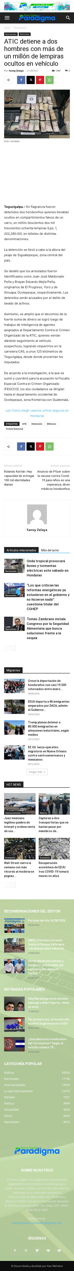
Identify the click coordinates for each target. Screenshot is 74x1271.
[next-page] (13, 648)
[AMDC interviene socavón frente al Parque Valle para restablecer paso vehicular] (14, 945)
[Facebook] (21, 80)
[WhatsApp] (49, 80)
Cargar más (35, 772)
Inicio (7, 27)
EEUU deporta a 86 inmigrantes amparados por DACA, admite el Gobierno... (48, 705)
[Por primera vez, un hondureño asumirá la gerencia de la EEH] (14, 1024)
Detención (36, 423)
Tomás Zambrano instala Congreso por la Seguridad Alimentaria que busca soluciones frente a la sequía (48, 628)
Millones (51, 423)
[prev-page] (6, 648)
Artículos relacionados (21, 550)
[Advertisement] (37, 174)
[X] (31, 80)
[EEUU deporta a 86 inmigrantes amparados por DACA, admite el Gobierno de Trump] (14, 707)
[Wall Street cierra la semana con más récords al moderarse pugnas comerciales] (20, 848)
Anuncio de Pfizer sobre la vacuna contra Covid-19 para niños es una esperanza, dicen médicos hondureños (53, 480)
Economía (10, 857)
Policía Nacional (14, 428)
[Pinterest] (40, 80)
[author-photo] (37, 524)
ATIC (24, 423)
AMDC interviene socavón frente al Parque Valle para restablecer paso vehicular (46, 944)
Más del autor (50, 550)
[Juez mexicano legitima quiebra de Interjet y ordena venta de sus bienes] (20, 804)
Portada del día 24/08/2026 (46, 920)
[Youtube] (59, 1251)
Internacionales (13, 812)
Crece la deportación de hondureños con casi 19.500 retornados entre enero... (47, 685)
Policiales (24, 34)
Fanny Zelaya (16, 70)
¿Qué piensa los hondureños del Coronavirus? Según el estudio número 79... (47, 1043)
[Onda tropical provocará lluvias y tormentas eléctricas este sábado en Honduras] (14, 566)
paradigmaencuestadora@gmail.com (37, 1223)
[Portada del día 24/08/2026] (14, 925)
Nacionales (20, 27)
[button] (7, 17)
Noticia (43, 812)
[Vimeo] (37, 1251)
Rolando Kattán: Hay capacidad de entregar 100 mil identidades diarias (19, 478)
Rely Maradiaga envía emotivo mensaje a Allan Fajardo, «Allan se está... (48, 1002)
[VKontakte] (48, 1251)
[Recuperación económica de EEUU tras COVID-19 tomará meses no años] (54, 848)
